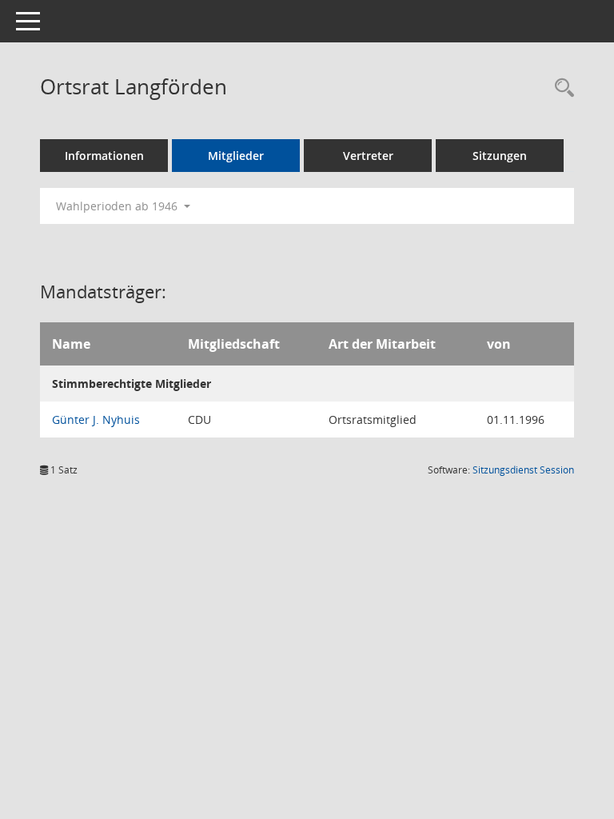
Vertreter (368, 155)
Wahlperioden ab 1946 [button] (118, 206)
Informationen (104, 155)
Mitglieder (236, 155)
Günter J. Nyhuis (96, 419)
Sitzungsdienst (523, 470)
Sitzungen (499, 155)
